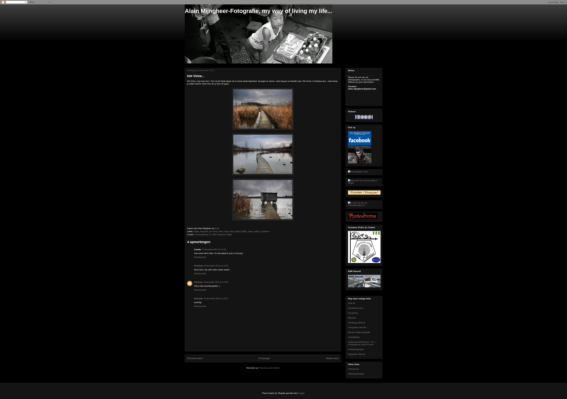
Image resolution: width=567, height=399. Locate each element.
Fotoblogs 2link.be (356, 322)
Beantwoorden (200, 257)
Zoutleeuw (265, 231)
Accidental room (355, 308)
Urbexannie (353, 369)
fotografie (204, 231)
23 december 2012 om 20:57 (216, 298)
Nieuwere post (194, 358)
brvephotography (356, 349)
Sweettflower (354, 337)
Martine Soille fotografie (359, 332)
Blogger (301, 393)
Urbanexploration (356, 374)
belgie (196, 231)
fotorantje (198, 298)
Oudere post (332, 358)
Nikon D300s (241, 231)
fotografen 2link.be (356, 354)
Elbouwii (352, 318)
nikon (232, 231)
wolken (257, 231)
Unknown (198, 282)
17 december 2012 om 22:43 (214, 249)
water (250, 231)
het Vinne (213, 231)
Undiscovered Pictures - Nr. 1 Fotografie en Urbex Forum (361, 343)
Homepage (264, 358)
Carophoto (353, 313)
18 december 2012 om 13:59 (216, 282)
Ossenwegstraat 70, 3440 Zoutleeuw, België (213, 234)
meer (221, 231)
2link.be (351, 303)
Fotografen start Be (357, 327)
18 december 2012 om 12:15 (216, 266)
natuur (226, 231)
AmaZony (198, 266)
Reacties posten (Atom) (269, 368)
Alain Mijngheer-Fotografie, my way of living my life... (258, 11)
